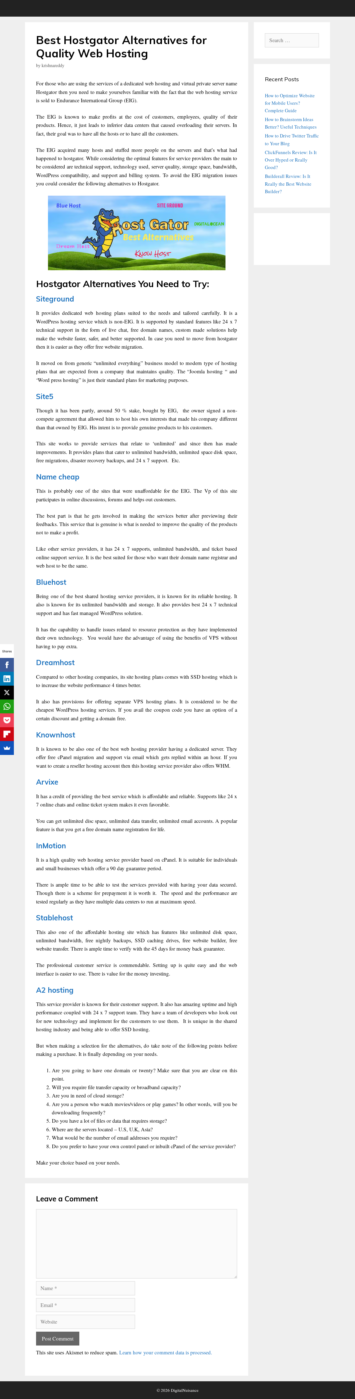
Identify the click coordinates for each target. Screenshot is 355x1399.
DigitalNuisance (185, 1390)
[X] (7, 693)
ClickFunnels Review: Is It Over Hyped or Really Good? (291, 159)
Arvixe (47, 782)
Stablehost (54, 917)
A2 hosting (54, 990)
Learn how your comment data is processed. (165, 1352)
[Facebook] (7, 665)
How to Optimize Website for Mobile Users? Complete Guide (290, 103)
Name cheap (57, 476)
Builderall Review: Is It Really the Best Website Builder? (288, 183)
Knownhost (55, 734)
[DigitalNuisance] (40, 8)
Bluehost (51, 582)
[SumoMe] (7, 748)
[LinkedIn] (7, 679)
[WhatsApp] (7, 706)
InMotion (51, 845)
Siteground (55, 298)
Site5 (45, 396)
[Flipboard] (7, 734)
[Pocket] (7, 720)
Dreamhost (55, 662)
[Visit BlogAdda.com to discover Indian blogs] (279, 250)
